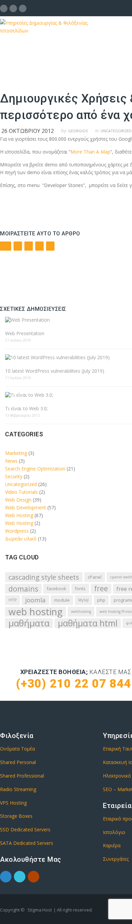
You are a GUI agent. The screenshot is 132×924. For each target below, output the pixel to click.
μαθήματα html (87, 623)
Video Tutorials (21, 492)
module (62, 600)
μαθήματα (28, 623)
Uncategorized (21, 484)
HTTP (12, 600)
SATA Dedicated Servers (26, 843)
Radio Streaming (18, 789)
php (101, 600)
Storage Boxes (16, 816)
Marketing (16, 453)
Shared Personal (18, 762)
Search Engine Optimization (35, 468)
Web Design (18, 499)
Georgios (78, 130)
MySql (83, 600)
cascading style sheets (43, 577)
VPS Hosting (13, 803)
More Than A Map (90, 151)
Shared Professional (22, 775)
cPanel (95, 577)
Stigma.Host (39, 910)
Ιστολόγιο (114, 832)
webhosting (81, 611)
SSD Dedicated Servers (25, 829)
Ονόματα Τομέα (17, 748)
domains (23, 589)
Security (13, 476)
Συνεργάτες (116, 859)
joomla (35, 600)
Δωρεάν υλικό (21, 538)
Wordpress (17, 531)
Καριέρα (111, 845)
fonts (80, 588)
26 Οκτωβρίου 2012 (27, 131)
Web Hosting (19, 515)
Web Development (25, 507)
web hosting (35, 612)
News (11, 461)
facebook (56, 588)
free (101, 588)
